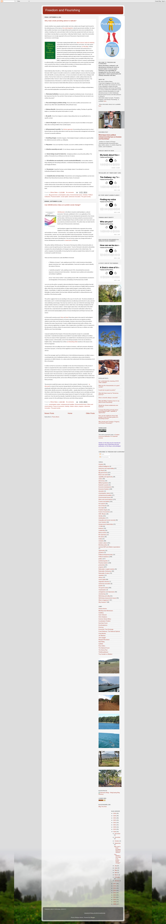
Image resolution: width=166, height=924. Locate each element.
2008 (114, 904)
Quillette (101, 643)
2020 (114, 827)
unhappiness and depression (106, 591)
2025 (114, 815)
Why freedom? (103, 602)
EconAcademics (103, 625)
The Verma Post (103, 650)
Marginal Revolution (104, 639)
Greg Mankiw (102, 633)
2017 (114, 883)
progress (81, 406)
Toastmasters (102, 589)
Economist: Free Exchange (106, 629)
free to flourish (102, 505)
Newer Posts (49, 413)
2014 (114, 890)
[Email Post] (76, 192)
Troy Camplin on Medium (105, 654)
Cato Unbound (103, 614)
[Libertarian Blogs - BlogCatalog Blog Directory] (110, 794)
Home (70, 413)
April (116, 872)
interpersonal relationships (106, 524)
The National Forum (104, 648)
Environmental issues (76, 194)
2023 (114, 820)
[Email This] (80, 192)
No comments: (70, 192)
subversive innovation (74, 196)
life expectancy (103, 534)
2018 (114, 831)
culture (100, 478)
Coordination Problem (104, 621)
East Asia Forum (103, 623)
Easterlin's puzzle (103, 485)
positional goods (103, 560)
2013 (114, 892)
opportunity (102, 550)
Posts (102, 454)
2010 (114, 899)
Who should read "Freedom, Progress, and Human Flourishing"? (109, 422)
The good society (86, 196)
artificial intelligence (104, 466)
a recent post (68, 240)
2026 (114, 813)
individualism (102, 518)
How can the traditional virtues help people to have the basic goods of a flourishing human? (108, 417)
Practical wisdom (55, 196)
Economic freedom (104, 489)
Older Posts (90, 413)
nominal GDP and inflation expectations (109, 547)
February (117, 877)
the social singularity (67, 28)
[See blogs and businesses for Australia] (102, 800)
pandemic (101, 552)
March (116, 875)
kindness (101, 528)
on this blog (85, 46)
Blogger (93, 917)
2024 (114, 818)
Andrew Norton (103, 608)
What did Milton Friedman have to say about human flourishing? (109, 401)
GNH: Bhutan (102, 514)
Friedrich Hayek (103, 509)
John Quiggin (102, 637)
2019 (114, 829)
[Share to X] (83, 192)
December (117, 833)
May (116, 870)
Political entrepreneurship (105, 554)
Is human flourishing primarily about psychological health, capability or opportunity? (108, 411)
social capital (64, 196)
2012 (114, 895)
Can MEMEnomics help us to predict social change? (63, 205)
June (116, 868)
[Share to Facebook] (85, 192)
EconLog (101, 627)
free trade (101, 507)
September (118, 843)
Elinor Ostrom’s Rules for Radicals (85, 42)
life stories (101, 536)
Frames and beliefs (104, 501)
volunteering (102, 594)
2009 (114, 901)
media (100, 538)
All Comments (105, 457)
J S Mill (100, 526)
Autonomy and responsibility (106, 468)
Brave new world (103, 474)
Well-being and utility (104, 596)
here (62, 317)
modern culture (74, 406)
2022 (114, 822)
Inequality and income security (107, 520)
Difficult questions (103, 483)
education (101, 491)
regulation (101, 575)
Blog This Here (103, 806)
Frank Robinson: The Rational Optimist (109, 631)
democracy (102, 480)
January (117, 880)
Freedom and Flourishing (62, 10)
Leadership (102, 530)
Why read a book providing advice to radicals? (60, 21)
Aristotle (101, 464)
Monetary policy (103, 545)
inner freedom (102, 522)
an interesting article (72, 341)
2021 (114, 824)
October (117, 841)
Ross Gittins (102, 646)
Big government (53, 194)
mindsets (85, 194)
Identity (67, 406)
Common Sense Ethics (105, 619)
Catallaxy (101, 612)
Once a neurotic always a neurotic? (108, 397)
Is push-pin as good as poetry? (107, 390)
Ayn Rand (101, 470)
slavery (100, 577)
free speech (102, 503)
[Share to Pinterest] (86, 192)
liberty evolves (102, 532)
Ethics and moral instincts (105, 499)
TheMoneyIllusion (103, 652)
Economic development (105, 487)
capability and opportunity (106, 476)
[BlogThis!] (81, 192)
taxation (101, 585)
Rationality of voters (104, 573)
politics (100, 558)
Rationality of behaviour (105, 571)
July (116, 865)
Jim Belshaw (102, 635)
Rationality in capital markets (106, 569)
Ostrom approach (68, 129)
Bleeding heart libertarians (106, 610)
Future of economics (58, 406)
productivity (102, 565)
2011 (114, 897)
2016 (114, 886)
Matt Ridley (102, 641)
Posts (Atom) (55, 416)
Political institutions (104, 556)
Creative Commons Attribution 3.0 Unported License (109, 436)
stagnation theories (104, 581)
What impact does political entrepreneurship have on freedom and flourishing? (110, 136)
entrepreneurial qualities (67, 404)
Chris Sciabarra (103, 617)
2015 (114, 888)
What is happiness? (104, 600)
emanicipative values (64, 194)
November (117, 837)
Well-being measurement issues (107, 598)
